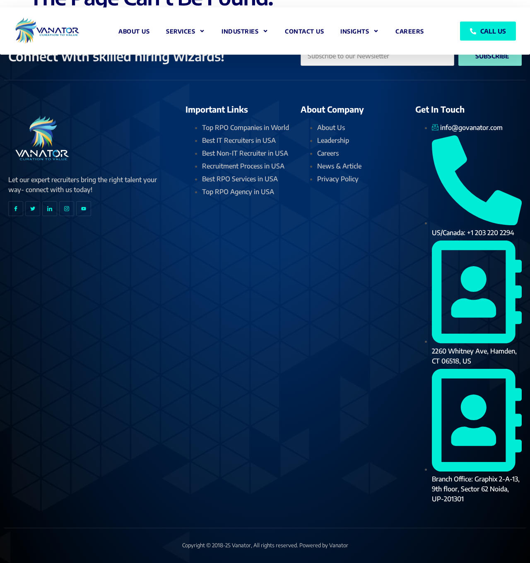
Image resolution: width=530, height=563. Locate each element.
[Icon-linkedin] (49, 208)
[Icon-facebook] (15, 208)
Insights (354, 31)
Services (180, 31)
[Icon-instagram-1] (66, 208)
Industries (240, 31)
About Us (133, 31)
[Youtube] (83, 208)
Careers (409, 31)
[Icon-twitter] (32, 208)
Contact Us (304, 31)
